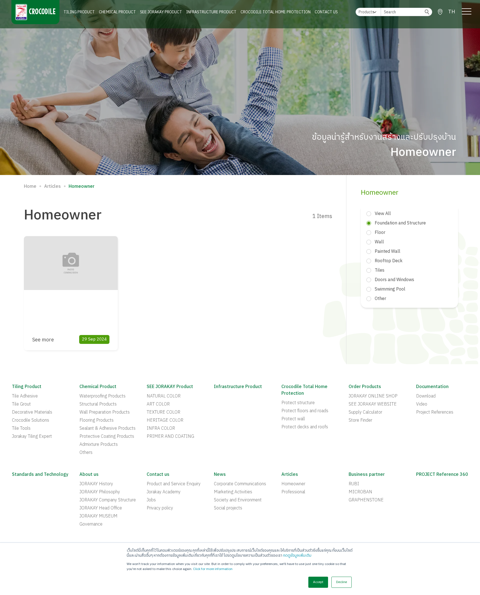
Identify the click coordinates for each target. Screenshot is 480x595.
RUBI (354, 484)
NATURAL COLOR (164, 396)
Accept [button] (318, 582)
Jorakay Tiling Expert (32, 436)
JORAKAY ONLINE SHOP (373, 396)
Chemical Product (117, 12)
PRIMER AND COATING (170, 436)
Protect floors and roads (304, 411)
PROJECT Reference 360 (442, 474)
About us (89, 474)
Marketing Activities (233, 492)
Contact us (158, 474)
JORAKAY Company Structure (107, 500)
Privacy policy (160, 508)
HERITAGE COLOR (165, 420)
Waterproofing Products (102, 396)
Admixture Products (98, 444)
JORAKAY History (96, 484)
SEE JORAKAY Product (161, 12)
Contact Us (326, 12)
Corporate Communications (240, 484)
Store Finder (360, 420)
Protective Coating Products (106, 436)
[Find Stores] (440, 12)
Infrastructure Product (211, 12)
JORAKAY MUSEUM (98, 516)
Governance (90, 524)
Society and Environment (238, 500)
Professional (293, 492)
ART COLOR (158, 404)
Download (426, 396)
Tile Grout (21, 404)
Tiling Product (79, 12)
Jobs (151, 500)
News (220, 474)
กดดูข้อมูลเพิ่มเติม (297, 555)
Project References (434, 412)
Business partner (367, 474)
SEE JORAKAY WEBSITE (373, 404)
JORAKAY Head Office (100, 508)
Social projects (228, 508)
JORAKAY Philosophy (99, 492)
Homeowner (293, 484)
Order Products (365, 387)
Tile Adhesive (25, 396)
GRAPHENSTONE (366, 500)
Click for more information (212, 569)
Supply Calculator (365, 412)
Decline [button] (341, 582)
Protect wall (293, 419)
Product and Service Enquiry (174, 484)
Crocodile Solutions (30, 420)
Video (421, 404)
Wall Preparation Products (104, 412)
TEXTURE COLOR (163, 412)
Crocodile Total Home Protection (276, 12)
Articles (52, 186)
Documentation (432, 387)
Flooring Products (96, 420)
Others (85, 452)
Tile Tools (21, 428)
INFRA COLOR (161, 428)
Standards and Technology (40, 474)
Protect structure (298, 403)
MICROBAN (360, 492)
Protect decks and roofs (304, 427)
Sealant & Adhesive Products (107, 428)
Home (30, 186)
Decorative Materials (32, 412)
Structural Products (98, 404)
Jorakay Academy (164, 492)
